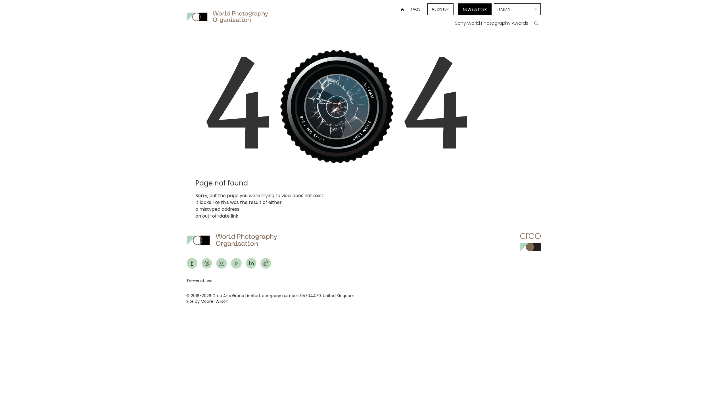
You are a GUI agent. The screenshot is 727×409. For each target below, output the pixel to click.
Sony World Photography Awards (491, 23)
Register (440, 9)
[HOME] (402, 9)
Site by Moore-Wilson (207, 301)
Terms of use (199, 281)
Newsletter (475, 9)
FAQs (416, 9)
